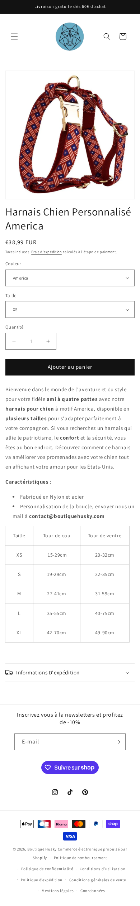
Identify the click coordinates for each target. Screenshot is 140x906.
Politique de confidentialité (47, 868)
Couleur (13, 264)
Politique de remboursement (80, 857)
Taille (10, 295)
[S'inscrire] (117, 741)
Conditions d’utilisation (103, 868)
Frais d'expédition (46, 251)
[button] (14, 36)
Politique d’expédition (41, 879)
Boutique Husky (42, 849)
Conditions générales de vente (97, 879)
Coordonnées (92, 890)
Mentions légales (58, 890)
